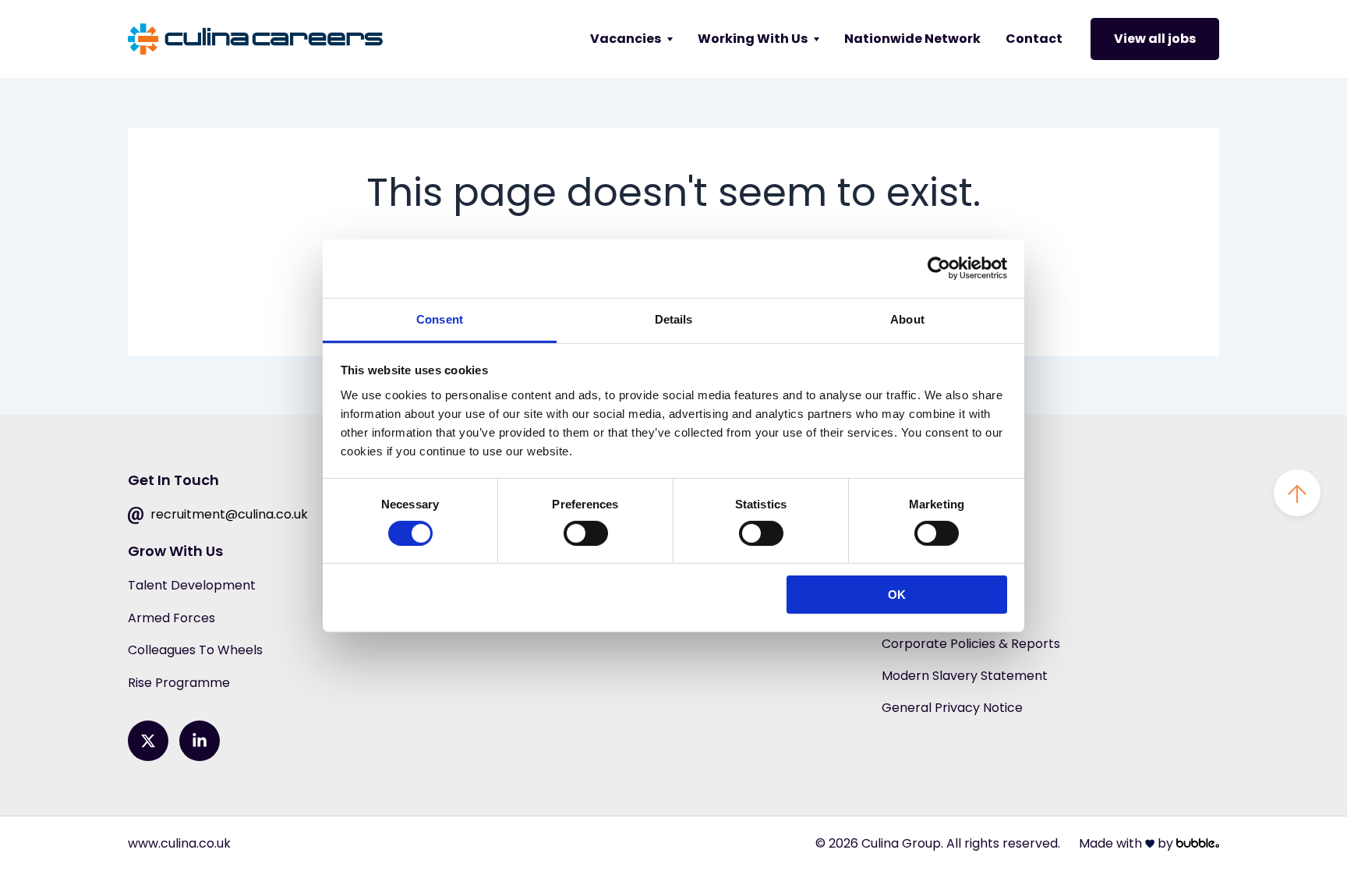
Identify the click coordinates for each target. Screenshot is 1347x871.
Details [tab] (674, 318)
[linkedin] (199, 741)
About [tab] (907, 318)
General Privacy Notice (952, 708)
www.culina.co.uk (179, 843)
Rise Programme (179, 683)
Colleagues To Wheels (195, 650)
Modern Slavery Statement (965, 676)
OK (897, 594)
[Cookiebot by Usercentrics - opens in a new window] (939, 268)
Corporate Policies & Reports (971, 644)
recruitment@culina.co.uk (227, 514)
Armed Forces (171, 618)
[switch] (586, 533)
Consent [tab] (439, 318)
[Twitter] (148, 741)
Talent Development (192, 585)
